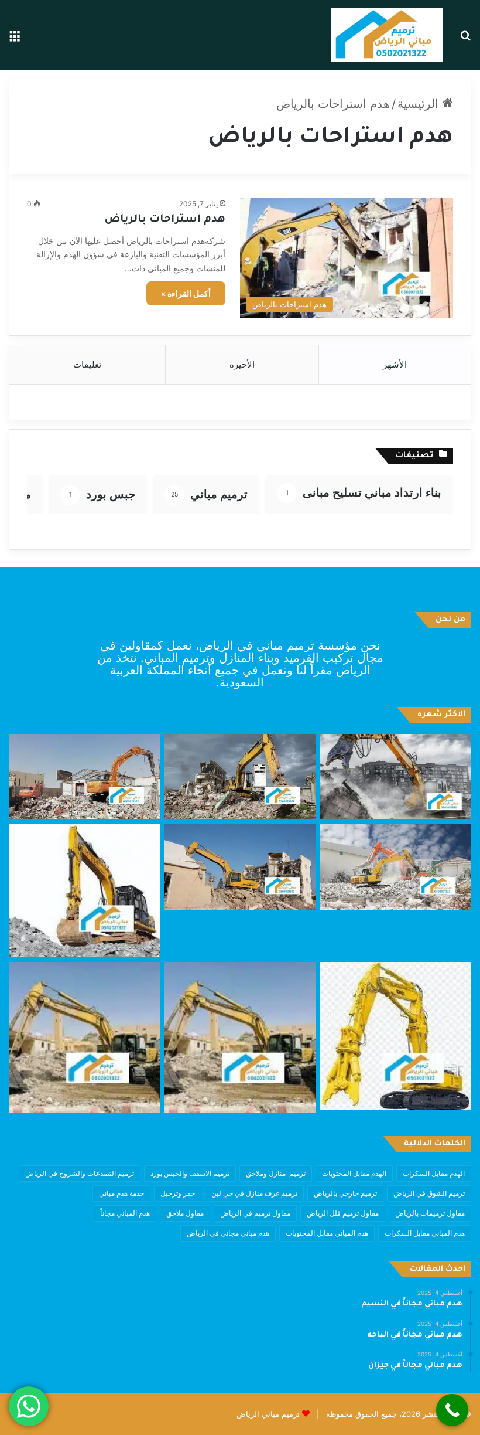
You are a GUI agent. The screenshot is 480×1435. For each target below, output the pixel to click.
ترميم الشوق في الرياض (429, 1193)
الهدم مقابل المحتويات (354, 1173)
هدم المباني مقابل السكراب (425, 1233)
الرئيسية (419, 104)
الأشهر (395, 364)
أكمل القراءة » (186, 293)
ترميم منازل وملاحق (276, 1173)
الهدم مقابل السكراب (434, 1173)
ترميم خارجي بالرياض (345, 1193)
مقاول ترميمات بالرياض (430, 1213)
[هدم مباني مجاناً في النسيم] (395, 776)
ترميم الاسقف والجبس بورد (189, 1173)
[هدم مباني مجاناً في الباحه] (240, 777)
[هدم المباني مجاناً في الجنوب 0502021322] (84, 890)
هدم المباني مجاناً (125, 1213)
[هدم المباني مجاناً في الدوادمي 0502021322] (84, 1037)
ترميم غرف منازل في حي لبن (254, 1193)
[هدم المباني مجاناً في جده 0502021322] (395, 1036)
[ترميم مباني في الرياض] (387, 35)
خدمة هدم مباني (121, 1193)
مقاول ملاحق (185, 1213)
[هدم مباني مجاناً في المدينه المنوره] (240, 867)
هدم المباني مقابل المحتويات (327, 1233)
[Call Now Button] (452, 1410)
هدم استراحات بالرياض (165, 220)
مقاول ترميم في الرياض (255, 1213)
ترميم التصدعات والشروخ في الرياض (79, 1173)
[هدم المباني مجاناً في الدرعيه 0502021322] (240, 1037)
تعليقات (87, 364)
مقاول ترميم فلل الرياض (343, 1213)
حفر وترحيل (177, 1193)
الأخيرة (242, 364)
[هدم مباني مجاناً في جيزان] (84, 777)
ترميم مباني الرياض (268, 1414)
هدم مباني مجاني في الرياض (228, 1233)
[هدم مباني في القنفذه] (395, 867)
